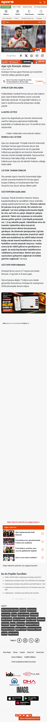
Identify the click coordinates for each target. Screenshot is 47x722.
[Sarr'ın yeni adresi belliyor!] (8, 557)
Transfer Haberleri (23, 614)
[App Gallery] (23, 703)
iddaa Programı (31, 619)
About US (30, 652)
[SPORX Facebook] (19, 640)
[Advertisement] (23, 424)
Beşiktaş (12, 624)
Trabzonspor (21, 624)
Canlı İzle (4, 633)
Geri (7, 22)
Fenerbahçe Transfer (8, 629)
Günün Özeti (27, 7)
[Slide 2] (21, 599)
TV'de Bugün (34, 614)
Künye (15, 652)
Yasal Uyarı (40, 652)
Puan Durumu (31, 610)
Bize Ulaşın (7, 652)
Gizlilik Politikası (30, 657)
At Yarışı (14, 614)
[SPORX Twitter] (31, 640)
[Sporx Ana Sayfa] (7, 2)
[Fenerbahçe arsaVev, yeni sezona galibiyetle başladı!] (8, 549)
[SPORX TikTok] (37, 640)
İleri (40, 22)
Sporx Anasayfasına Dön (30, 718)
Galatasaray (41, 619)
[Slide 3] (25, 599)
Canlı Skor (23, 610)
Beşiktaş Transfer (21, 629)
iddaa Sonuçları (13, 633)
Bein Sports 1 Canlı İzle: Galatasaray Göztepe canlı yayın (24, 580)
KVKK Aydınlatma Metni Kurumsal (24, 662)
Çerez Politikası (16, 657)
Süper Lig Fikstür (7, 619)
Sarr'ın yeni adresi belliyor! (26, 558)
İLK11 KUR (17, 7)
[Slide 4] (29, 599)
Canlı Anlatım (6, 614)
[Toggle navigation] (44, 2)
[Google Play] (31, 698)
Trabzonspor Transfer (34, 629)
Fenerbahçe (5, 624)
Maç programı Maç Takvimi (10, 610)
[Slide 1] (17, 599)
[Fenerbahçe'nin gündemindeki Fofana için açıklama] (8, 541)
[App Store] (14, 698)
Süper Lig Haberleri (19, 619)
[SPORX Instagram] (25, 640)
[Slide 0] (13, 599)
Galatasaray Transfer (32, 624)
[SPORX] (23, 716)
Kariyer (22, 652)
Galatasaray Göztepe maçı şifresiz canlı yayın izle (22, 595)
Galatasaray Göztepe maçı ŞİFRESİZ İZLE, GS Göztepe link (25, 577)
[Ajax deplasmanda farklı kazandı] (8, 533)
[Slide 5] (33, 599)
